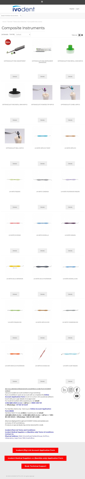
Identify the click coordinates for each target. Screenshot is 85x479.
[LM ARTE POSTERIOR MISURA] (70, 179)
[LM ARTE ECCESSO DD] (42, 354)
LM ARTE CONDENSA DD (70, 322)
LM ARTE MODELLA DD (70, 278)
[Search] (20, 15)
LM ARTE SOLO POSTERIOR (42, 278)
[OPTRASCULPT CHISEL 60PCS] (70, 92)
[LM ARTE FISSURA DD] (15, 310)
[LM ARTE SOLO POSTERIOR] (42, 266)
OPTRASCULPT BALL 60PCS (15, 148)
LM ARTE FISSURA (14, 191)
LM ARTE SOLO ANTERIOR (15, 278)
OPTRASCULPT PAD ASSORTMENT (15, 61)
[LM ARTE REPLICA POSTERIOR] (15, 354)
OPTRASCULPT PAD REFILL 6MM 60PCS (14, 104)
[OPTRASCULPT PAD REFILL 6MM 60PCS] (15, 92)
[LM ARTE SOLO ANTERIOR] (15, 266)
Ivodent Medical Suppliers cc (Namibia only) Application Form (35, 458)
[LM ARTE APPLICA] (70, 136)
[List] (82, 35)
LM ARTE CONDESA (42, 191)
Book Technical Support (35, 466)
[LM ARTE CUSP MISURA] (70, 354)
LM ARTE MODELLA (42, 235)
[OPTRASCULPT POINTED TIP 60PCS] (42, 92)
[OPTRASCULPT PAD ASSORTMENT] (15, 49)
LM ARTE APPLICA (70, 148)
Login (77, 8)
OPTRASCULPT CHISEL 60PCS (70, 104)
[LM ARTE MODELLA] (42, 223)
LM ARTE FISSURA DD (14, 322)
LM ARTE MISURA (70, 235)
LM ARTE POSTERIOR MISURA (70, 191)
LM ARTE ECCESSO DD (42, 366)
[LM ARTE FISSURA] (15, 179)
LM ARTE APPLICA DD (42, 322)
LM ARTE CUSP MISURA (70, 366)
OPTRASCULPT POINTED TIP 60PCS (42, 104)
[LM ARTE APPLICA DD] (42, 310)
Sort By (12, 34)
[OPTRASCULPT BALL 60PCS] (15, 136)
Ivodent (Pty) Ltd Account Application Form (35, 450)
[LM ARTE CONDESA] (42, 179)
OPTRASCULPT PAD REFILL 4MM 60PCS (70, 61)
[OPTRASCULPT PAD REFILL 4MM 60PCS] (70, 49)
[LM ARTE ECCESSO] (15, 223)
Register (72, 8)
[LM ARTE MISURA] (70, 223)
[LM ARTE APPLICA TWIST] (42, 136)
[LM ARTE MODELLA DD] (70, 266)
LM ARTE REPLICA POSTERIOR (14, 366)
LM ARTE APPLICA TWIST (42, 148)
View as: (74, 35)
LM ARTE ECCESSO (15, 235)
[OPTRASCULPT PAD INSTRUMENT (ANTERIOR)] (42, 49)
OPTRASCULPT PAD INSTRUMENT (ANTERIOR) (42, 61)
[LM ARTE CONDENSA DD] (70, 310)
